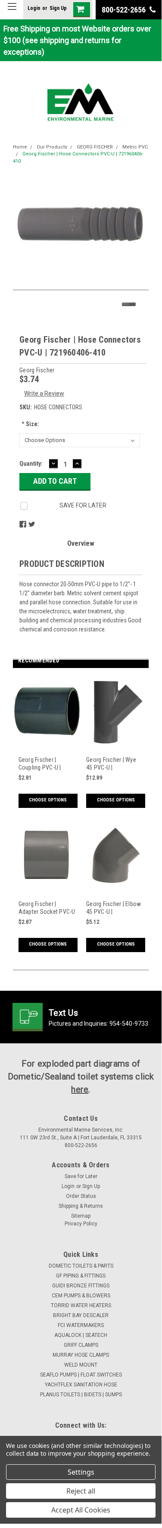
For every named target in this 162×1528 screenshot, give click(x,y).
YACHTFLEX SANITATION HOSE (81, 1385)
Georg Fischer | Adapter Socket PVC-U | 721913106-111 (47, 908)
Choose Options (48, 800)
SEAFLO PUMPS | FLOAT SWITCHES (81, 1375)
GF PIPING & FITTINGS (81, 1276)
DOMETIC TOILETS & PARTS (81, 1266)
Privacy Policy (81, 1224)
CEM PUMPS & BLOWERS (81, 1296)
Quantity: (31, 463)
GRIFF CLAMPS (81, 1345)
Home (20, 147)
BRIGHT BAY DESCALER (81, 1315)
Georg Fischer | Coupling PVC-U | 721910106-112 (40, 763)
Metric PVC (135, 147)
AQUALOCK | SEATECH (80, 1335)
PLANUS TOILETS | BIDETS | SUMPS (81, 1395)
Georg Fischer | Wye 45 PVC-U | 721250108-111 (111, 763)
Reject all (80, 1491)
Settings (81, 1472)
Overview (80, 543)
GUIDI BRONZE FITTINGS (80, 1286)
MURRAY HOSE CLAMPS (81, 1355)
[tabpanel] (47, 746)
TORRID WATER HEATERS (81, 1305)
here (79, 1089)
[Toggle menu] (12, 12)
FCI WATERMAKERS (81, 1325)
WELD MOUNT (80, 1365)
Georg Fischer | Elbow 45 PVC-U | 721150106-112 (113, 908)
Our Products (52, 147)
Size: (30, 424)
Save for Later (81, 1176)
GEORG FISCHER (95, 147)
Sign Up (58, 8)
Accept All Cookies (80, 1510)
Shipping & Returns (81, 1206)
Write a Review (44, 393)
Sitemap (80, 1216)
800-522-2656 (124, 9)
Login (34, 8)
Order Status (81, 1196)
